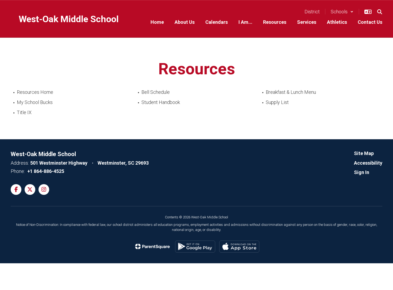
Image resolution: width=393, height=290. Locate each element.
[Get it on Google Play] (195, 247)
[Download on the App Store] (239, 247)
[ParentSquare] (152, 246)
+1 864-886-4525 (45, 171)
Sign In (361, 172)
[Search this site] (379, 11)
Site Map (364, 153)
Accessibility (368, 163)
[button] (342, 11)
